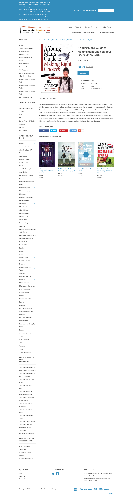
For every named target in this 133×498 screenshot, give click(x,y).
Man (20, 118)
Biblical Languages (25, 191)
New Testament (24, 289)
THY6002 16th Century (27, 421)
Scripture (22, 111)
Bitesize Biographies (26, 197)
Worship (22, 346)
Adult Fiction (23, 172)
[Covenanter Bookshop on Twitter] (53, 474)
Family (21, 248)
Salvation (22, 124)
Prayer (21, 295)
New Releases (24, 51)
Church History (24, 210)
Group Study (23, 257)
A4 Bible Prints (24, 147)
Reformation (23, 321)
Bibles (21, 143)
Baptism (22, 178)
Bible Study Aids (24, 187)
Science (21, 336)
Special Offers (24, 63)
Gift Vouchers (24, 70)
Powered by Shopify (50, 489)
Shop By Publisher (25, 352)
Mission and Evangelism (27, 286)
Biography (22, 194)
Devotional (23, 241)
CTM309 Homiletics (26, 458)
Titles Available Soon (26, 48)
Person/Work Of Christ (27, 121)
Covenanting (23, 223)
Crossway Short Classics (27, 235)
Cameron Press (24, 67)
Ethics (21, 165)
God (20, 114)
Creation (22, 226)
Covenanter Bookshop (37, 489)
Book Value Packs (25, 200)
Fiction (21, 251)
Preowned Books (25, 299)
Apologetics (23, 156)
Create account (91, 10)
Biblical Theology (25, 159)
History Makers (24, 261)
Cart (77, 11)
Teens (21, 343)
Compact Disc (24, 216)
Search (21, 473)
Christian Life (23, 207)
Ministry (22, 279)
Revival (21, 330)
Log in (83, 10)
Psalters (22, 305)
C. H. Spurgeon (24, 339)
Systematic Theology (26, 108)
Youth (21, 349)
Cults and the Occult (26, 238)
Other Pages (107, 27)
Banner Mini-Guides (26, 175)
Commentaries (24, 213)
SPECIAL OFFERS (25, 333)
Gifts (21, 254)
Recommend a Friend (107, 33)
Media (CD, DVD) (25, 276)
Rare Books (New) (25, 317)
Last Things (23, 130)
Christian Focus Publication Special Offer (25, 57)
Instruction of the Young (25, 268)
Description (43, 98)
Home (70, 27)
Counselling (23, 219)
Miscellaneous (24, 283)
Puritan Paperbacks (26, 308)
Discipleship (23, 245)
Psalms (21, 302)
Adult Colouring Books (27, 169)
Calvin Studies (24, 162)
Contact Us (88, 27)
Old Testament (24, 292)
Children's (22, 203)
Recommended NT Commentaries (83, 33)
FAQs (97, 27)
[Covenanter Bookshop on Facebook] (57, 474)
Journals (22, 273)
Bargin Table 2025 (25, 97)
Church (21, 127)
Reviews (53, 98)
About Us (78, 27)
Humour (22, 264)
